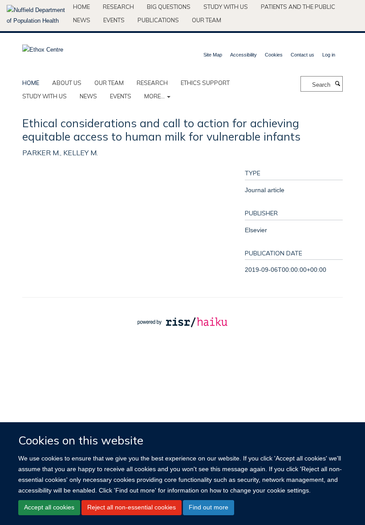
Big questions (169, 6)
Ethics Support (205, 82)
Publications (158, 20)
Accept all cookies (49, 507)
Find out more (208, 507)
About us (66, 82)
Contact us (302, 54)
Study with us (225, 6)
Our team (206, 20)
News (81, 20)
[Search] (337, 84)
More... (155, 96)
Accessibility (243, 54)
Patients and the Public (298, 6)
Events (114, 20)
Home (81, 6)
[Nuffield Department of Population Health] (36, 15)
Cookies (274, 54)
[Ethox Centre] (42, 47)
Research (118, 6)
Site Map (212, 54)
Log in (328, 54)
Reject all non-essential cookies (131, 507)
